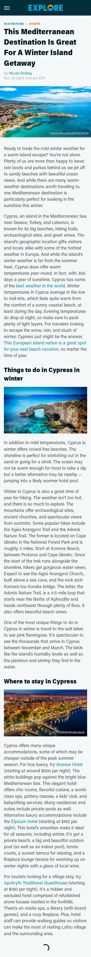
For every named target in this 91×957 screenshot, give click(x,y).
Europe (35, 23)
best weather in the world (40, 286)
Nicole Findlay (20, 73)
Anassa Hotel (69, 764)
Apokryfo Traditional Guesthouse (35, 883)
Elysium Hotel (24, 821)
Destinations (14, 23)
